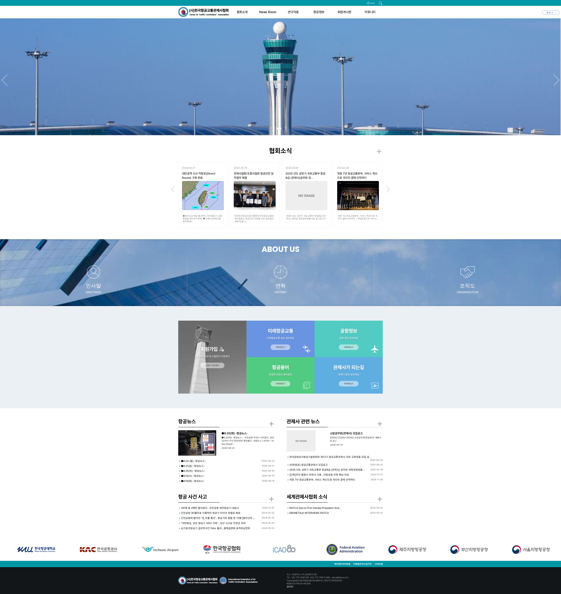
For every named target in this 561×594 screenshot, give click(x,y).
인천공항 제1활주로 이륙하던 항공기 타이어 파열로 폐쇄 (210, 512)
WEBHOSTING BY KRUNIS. (299, 583)
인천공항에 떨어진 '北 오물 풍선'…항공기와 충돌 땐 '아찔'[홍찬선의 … (218, 518)
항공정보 (318, 12)
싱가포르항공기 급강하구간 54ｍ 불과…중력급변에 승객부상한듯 (215, 528)
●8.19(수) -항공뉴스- (193, 475)
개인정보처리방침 (342, 564)
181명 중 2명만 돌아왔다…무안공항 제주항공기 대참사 (210, 507)
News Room (267, 12)
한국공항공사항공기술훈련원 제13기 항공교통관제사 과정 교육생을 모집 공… (330, 456)
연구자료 (293, 12)
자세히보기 (280, 347)
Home (372, 3)
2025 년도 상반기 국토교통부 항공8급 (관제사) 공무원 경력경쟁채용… (327, 469)
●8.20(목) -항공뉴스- (193, 470)
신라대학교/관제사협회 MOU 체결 (356, 173)
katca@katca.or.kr (340, 577)
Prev (4, 80)
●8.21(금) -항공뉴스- (193, 465)
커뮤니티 (370, 12)
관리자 (290, 586)
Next (557, 80)
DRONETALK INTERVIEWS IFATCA (309, 512)
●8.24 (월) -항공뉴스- (193, 461)
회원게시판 (344, 12)
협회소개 (242, 12)
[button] (173, 189)
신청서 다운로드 (212, 365)
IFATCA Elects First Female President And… (315, 507)
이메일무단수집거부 (362, 564)
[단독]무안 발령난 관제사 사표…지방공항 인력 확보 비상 (319, 474)
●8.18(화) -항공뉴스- (193, 480)
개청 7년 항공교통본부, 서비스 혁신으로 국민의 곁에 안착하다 (322, 479)
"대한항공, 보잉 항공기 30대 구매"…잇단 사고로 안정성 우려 (213, 523)
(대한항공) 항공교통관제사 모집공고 (308, 464)
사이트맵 (379, 564)
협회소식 (280, 151)
